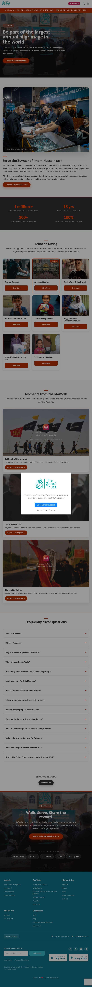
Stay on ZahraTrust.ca (46, 510)
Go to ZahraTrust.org (46, 505)
